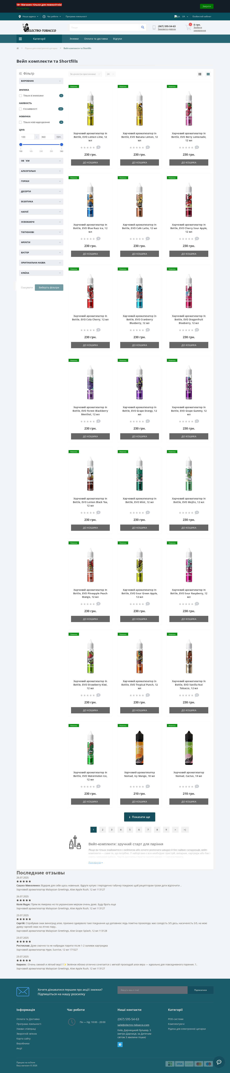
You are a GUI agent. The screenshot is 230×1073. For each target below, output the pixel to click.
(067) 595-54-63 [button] (128, 1019)
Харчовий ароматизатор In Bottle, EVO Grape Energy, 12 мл (139, 411)
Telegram (120, 1044)
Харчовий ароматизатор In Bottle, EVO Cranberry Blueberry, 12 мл (139, 319)
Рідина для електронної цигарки (41, 48)
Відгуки (117, 38)
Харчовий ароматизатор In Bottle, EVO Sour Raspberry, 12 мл (188, 593)
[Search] (142, 27)
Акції (19, 1048)
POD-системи (175, 1019)
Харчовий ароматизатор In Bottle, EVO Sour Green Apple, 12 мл (140, 593)
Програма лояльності (76, 16)
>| (185, 829)
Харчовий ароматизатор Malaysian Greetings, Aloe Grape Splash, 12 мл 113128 (62, 930)
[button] (51, 16)
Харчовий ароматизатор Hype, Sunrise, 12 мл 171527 (47, 949)
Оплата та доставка (96, 38)
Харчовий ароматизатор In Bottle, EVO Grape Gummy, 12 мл (189, 411)
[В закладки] (107, 87)
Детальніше (23, 8)
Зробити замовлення (200, 29)
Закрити (207, 6)
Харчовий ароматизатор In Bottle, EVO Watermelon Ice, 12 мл (90, 776)
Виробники (23, 1043)
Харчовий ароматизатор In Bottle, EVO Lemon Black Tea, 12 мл (90, 502)
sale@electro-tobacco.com (133, 1025)
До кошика (90, 162)
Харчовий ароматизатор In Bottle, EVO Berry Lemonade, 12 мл (188, 137)
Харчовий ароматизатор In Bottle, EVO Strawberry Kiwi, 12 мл (90, 685)
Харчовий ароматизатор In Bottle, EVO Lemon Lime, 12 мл (90, 137)
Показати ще (141, 817)
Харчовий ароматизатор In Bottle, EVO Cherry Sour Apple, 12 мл (188, 228)
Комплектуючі (176, 1023)
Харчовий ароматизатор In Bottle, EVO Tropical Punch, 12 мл (139, 685)
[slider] (21, 145)
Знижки (74, 38)
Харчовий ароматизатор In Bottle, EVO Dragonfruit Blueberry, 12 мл (189, 319)
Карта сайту (23, 1038)
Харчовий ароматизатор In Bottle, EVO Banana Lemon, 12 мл (139, 137)
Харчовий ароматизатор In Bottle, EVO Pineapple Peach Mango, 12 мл (90, 593)
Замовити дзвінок (167, 29)
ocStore (31, 1062)
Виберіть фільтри (49, 287)
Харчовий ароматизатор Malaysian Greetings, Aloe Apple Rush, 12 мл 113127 (61, 889)
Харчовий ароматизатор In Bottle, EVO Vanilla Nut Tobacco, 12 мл (189, 685)
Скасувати (27, 287)
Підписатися (200, 990)
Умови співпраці (26, 1028)
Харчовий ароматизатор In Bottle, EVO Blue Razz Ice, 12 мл (90, 228)
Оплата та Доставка (28, 1019)
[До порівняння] (107, 92)
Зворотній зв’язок (27, 1033)
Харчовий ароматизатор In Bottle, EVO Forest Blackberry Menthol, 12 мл (90, 411)
